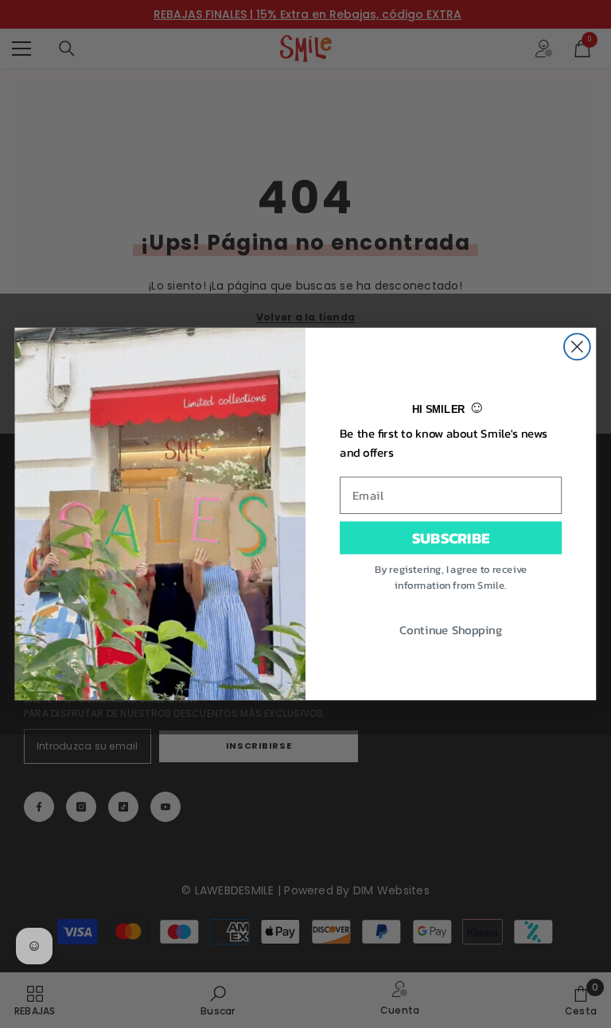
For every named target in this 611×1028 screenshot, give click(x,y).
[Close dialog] (577, 346)
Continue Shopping (450, 628)
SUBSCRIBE (450, 537)
